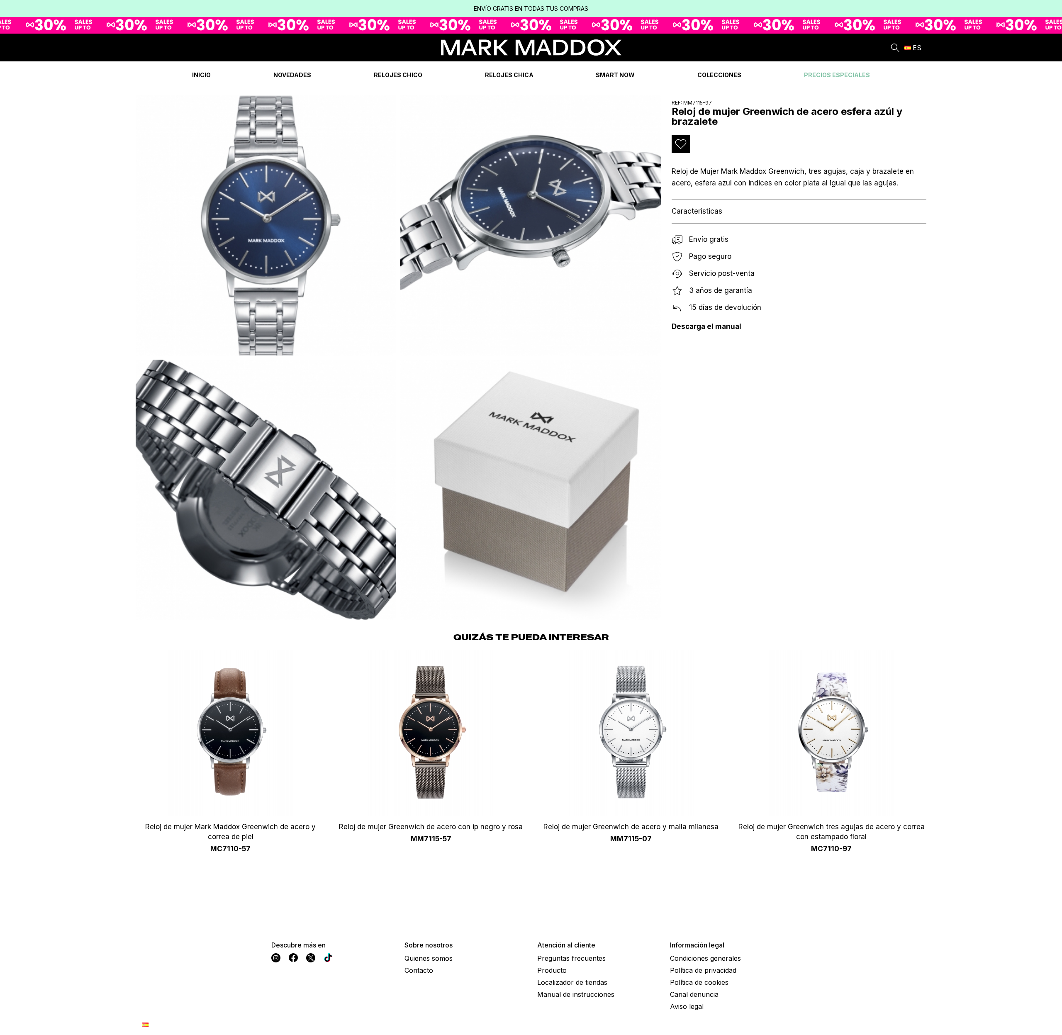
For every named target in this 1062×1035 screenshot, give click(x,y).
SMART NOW (615, 74)
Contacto (418, 970)
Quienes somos (428, 958)
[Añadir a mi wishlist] (681, 144)
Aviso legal (687, 1006)
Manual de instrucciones (575, 994)
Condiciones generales (705, 958)
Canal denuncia (694, 994)
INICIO (201, 74)
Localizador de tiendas (572, 982)
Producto (552, 970)
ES (917, 48)
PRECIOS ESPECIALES (837, 74)
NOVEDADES (292, 74)
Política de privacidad (703, 970)
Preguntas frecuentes (571, 958)
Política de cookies (699, 982)
